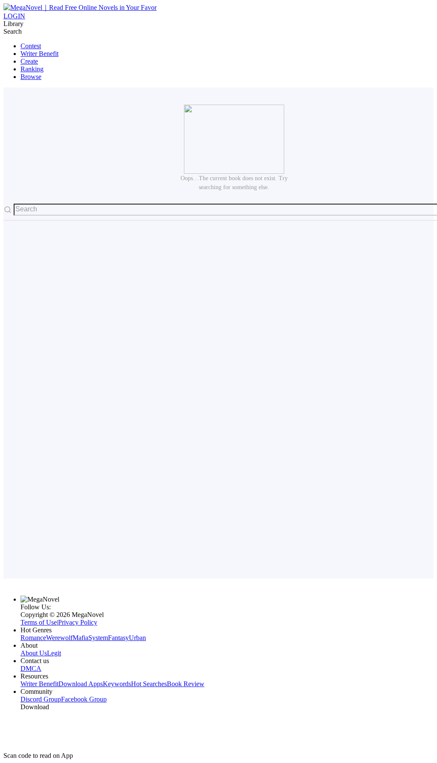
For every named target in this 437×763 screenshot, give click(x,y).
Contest (30, 46)
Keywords (117, 683)
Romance (33, 637)
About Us (33, 653)
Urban (137, 637)
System (98, 637)
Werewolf (59, 637)
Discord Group (40, 699)
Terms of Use (38, 622)
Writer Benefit (39, 53)
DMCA (30, 668)
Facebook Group (84, 699)
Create (29, 61)
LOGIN (14, 16)
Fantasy (118, 637)
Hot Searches (149, 683)
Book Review (185, 683)
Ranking (32, 69)
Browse (30, 76)
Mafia (80, 637)
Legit (54, 653)
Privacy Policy (77, 622)
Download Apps (80, 683)
